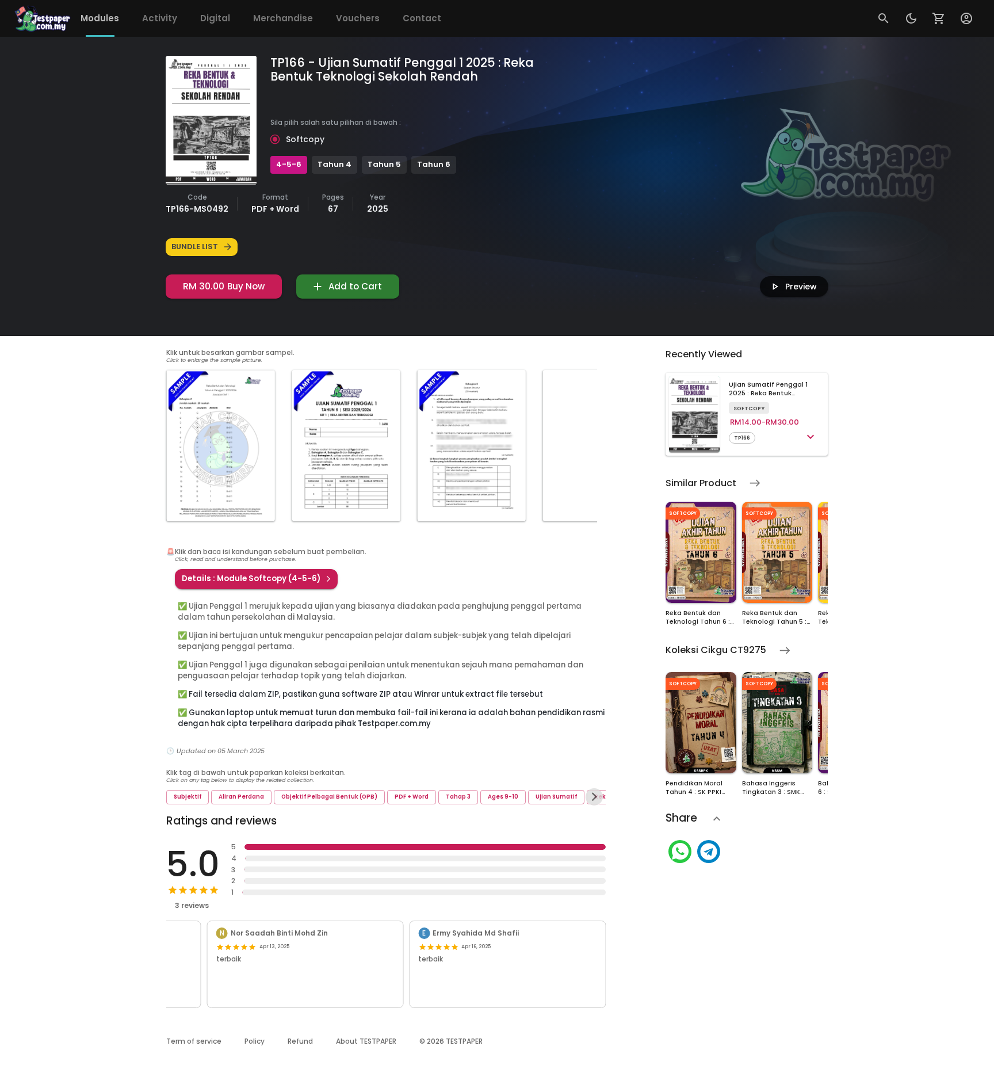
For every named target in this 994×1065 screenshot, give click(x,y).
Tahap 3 (458, 796)
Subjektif (187, 796)
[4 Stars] (203, 890)
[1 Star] (172, 890)
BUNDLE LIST (194, 246)
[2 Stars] (183, 890)
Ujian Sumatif (556, 796)
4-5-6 (288, 164)
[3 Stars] (193, 890)
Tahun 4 (334, 164)
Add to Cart (355, 286)
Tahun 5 (384, 164)
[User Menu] (966, 18)
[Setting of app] (939, 18)
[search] (883, 18)
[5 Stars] (214, 890)
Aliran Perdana (241, 796)
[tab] (99, 18)
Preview (801, 286)
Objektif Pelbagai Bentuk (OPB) (329, 796)
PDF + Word (412, 796)
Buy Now (224, 286)
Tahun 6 (433, 164)
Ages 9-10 (503, 796)
